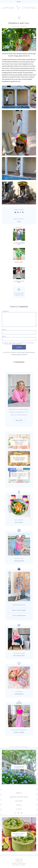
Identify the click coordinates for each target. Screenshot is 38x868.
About (19, 793)
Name (4, 329)
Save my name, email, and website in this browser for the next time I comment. (19, 343)
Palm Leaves (19, 262)
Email (4, 336)
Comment (6, 311)
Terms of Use (19, 860)
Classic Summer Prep (19, 243)
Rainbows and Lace (18, 22)
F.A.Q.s (19, 809)
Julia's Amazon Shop (19, 615)
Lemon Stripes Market (19, 610)
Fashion (23, 26)
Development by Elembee (19, 865)
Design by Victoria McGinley (19, 863)
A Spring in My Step (19, 282)
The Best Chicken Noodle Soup (19, 459)
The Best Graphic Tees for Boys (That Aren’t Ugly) (19, 475)
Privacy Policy (19, 862)
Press (18, 805)
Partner (19, 801)
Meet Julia (19, 420)
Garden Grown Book (19, 797)
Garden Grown (19, 833)
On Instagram (19, 766)
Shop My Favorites (19, 605)
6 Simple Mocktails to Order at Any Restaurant (19, 442)
